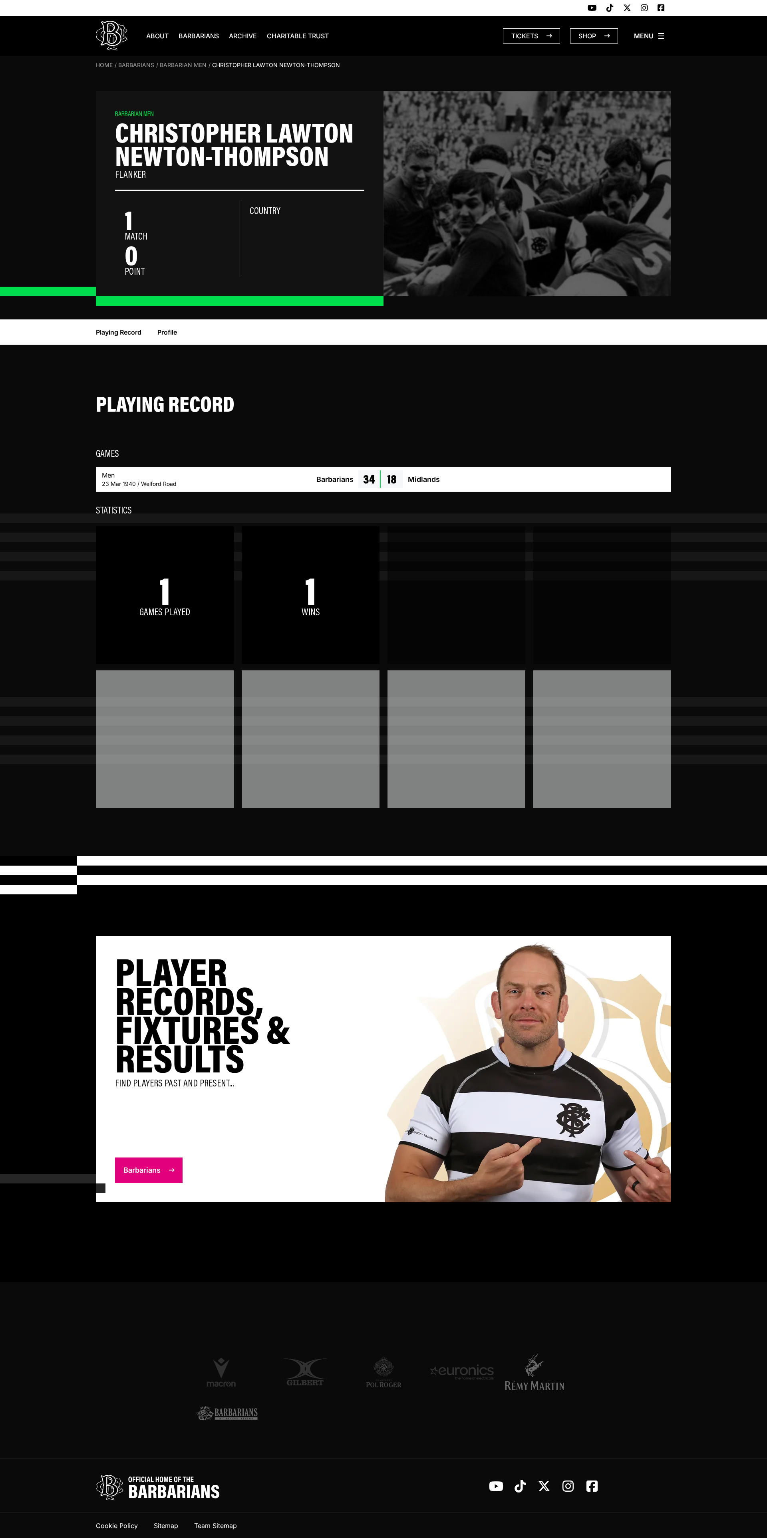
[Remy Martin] (540, 1372)
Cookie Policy (117, 1525)
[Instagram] (644, 8)
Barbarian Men (183, 64)
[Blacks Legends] (227, 1414)
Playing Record (118, 332)
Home (104, 64)
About (157, 36)
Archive (243, 36)
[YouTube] (592, 8)
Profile (167, 332)
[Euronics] (462, 1371)
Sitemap (166, 1525)
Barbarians (199, 36)
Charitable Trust (298, 36)
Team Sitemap (215, 1525)
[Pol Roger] (383, 1371)
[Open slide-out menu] (649, 36)
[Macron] (227, 1372)
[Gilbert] (305, 1371)
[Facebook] (661, 8)
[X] (627, 8)
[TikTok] (610, 8)
